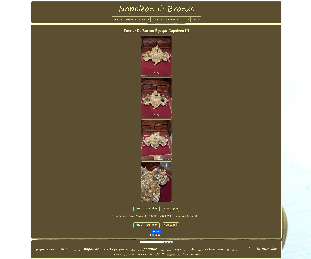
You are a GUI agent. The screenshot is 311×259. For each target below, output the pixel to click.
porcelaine (123, 250)
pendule (150, 249)
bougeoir (200, 250)
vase (185, 250)
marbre (117, 254)
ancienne (210, 249)
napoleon (91, 249)
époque (40, 249)
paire (160, 254)
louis (185, 254)
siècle (105, 249)
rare (74, 250)
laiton (133, 250)
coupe (162, 250)
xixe (151, 254)
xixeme (132, 255)
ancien (64, 249)
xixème (195, 254)
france (142, 254)
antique (177, 249)
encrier (125, 255)
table (227, 250)
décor (178, 255)
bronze (263, 248)
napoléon (247, 248)
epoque (169, 250)
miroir (234, 250)
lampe (113, 249)
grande (51, 250)
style (191, 249)
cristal (80, 250)
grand (139, 250)
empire (220, 249)
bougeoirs (171, 255)
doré (274, 249)
